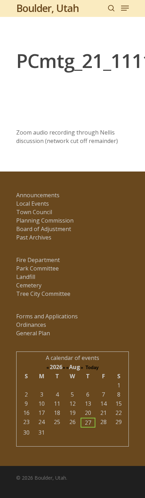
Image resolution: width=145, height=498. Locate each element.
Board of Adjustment (43, 229)
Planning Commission (45, 220)
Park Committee (37, 268)
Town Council (34, 212)
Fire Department (38, 260)
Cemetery (29, 285)
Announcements (37, 195)
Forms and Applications (47, 316)
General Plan (33, 333)
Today (92, 367)
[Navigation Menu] (125, 8)
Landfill (25, 277)
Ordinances (31, 325)
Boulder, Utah (47, 8)
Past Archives (33, 237)
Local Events (32, 203)
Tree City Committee (43, 294)
